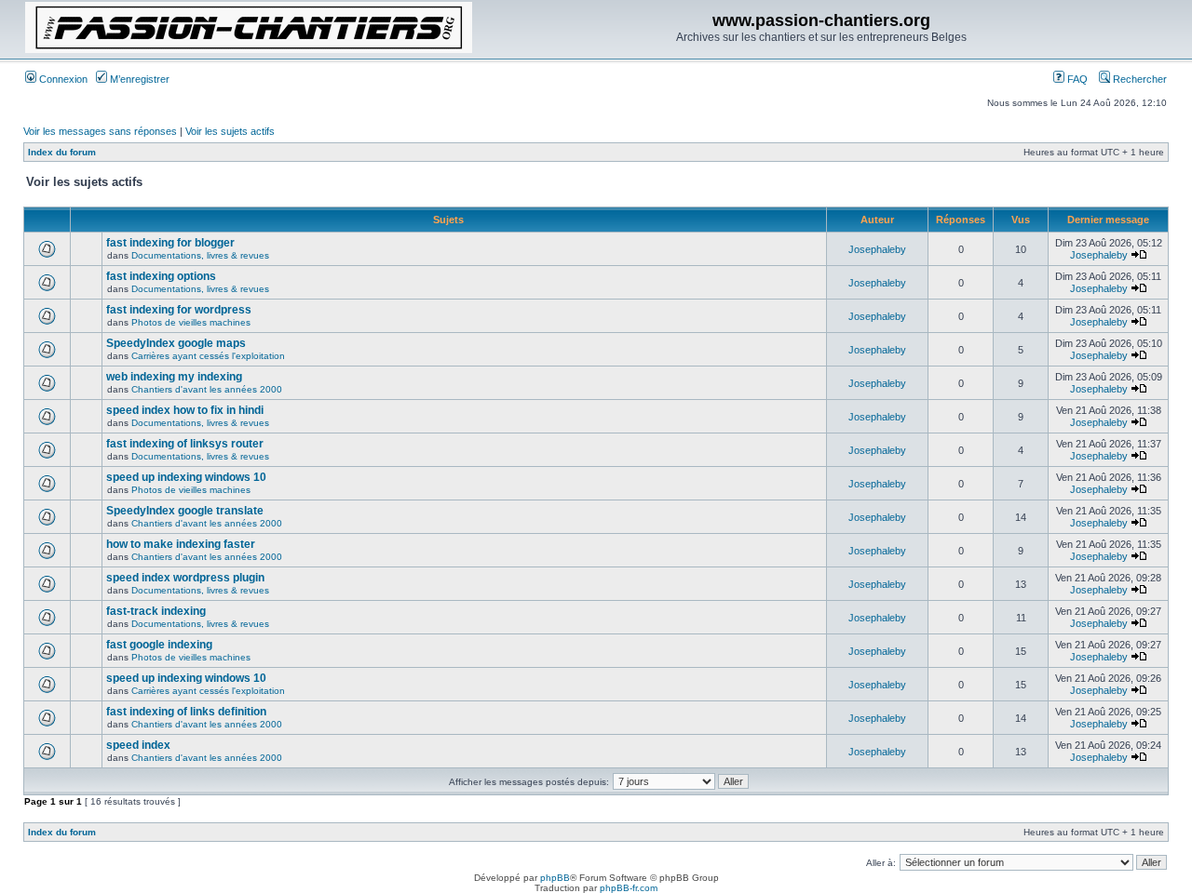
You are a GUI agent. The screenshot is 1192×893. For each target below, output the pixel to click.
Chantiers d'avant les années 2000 (206, 389)
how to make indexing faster (180, 544)
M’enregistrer (138, 79)
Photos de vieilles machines (191, 322)
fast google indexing (159, 644)
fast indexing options (161, 276)
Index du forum (62, 152)
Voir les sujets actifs (230, 131)
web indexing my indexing (174, 376)
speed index (138, 745)
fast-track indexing (156, 611)
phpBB (555, 878)
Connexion (62, 79)
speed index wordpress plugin (185, 577)
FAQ (1076, 79)
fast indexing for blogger (170, 242)
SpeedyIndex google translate (185, 510)
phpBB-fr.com (628, 888)
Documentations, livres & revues (200, 255)
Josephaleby (877, 249)
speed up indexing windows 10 (186, 477)
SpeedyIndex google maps (176, 343)
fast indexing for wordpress (178, 309)
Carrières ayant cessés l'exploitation (208, 356)
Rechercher (1138, 79)
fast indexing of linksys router (185, 443)
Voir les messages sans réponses (100, 131)
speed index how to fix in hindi (185, 410)
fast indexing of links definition (186, 711)
